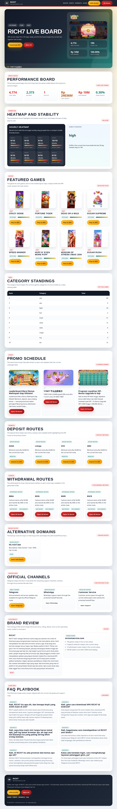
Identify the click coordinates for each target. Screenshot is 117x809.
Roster (65, 3)
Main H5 (29, 45)
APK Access (94, 3)
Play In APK (15, 222)
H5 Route (107, 3)
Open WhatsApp (52, 603)
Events (71, 3)
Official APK (13, 792)
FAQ (27, 797)
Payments (78, 3)
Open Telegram (16, 605)
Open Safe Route (17, 559)
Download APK (15, 45)
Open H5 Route (16, 411)
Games (9, 797)
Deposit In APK (16, 462)
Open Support (86, 605)
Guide (85, 3)
